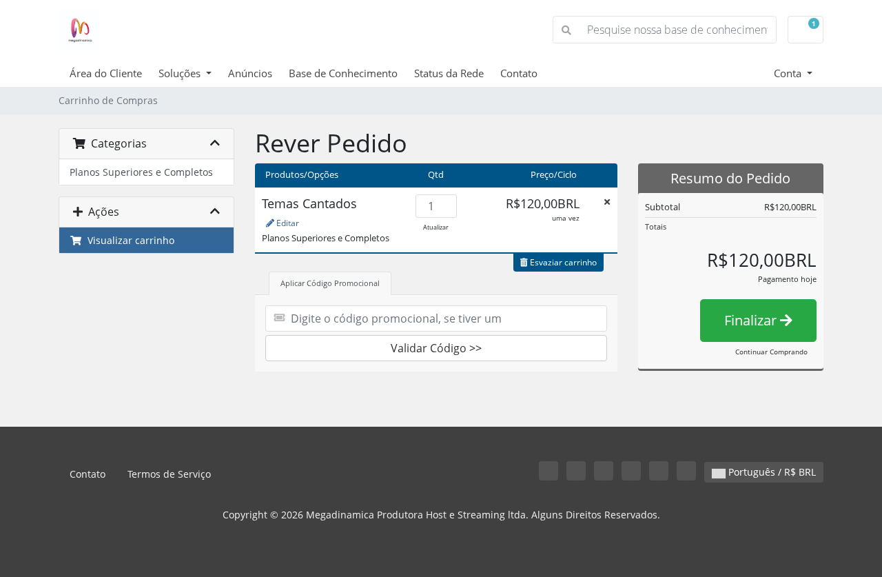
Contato (518, 73)
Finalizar (752, 320)
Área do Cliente (106, 73)
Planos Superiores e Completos (141, 172)
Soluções (180, 73)
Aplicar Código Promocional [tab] (330, 283)
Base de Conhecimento (343, 73)
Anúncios (250, 73)
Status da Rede (449, 73)
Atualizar (436, 227)
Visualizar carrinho (128, 240)
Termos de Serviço (169, 473)
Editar (286, 223)
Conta (789, 73)
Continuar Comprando (771, 351)
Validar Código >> (436, 348)
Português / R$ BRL (771, 471)
